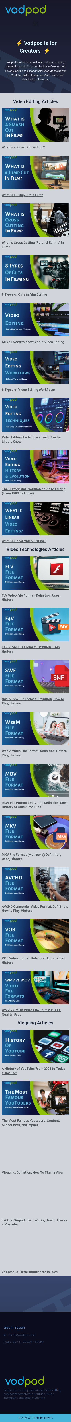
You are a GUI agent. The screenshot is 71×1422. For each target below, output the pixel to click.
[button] (36, 24)
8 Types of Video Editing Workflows (28, 390)
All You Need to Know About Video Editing (33, 342)
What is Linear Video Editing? (24, 541)
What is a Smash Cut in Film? (23, 147)
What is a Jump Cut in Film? (22, 195)
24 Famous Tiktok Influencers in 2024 (30, 1272)
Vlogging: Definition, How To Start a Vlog (32, 1172)
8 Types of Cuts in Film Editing (24, 294)
